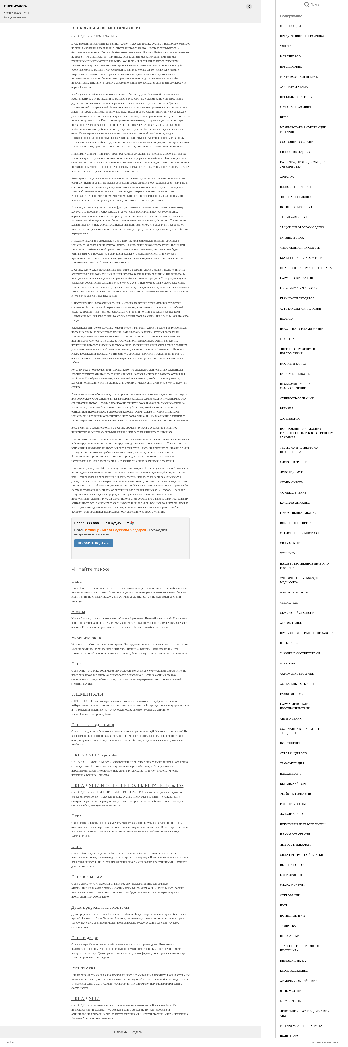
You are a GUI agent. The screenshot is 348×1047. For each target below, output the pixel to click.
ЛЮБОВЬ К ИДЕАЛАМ (295, 844)
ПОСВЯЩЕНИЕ (290, 743)
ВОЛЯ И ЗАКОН (291, 1036)
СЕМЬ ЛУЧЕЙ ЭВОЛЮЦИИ (298, 613)
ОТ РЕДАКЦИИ (290, 26)
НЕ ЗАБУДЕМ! (289, 936)
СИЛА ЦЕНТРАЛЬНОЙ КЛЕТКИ (301, 854)
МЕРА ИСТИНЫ (290, 1001)
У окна (78, 611)
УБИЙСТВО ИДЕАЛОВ (295, 794)
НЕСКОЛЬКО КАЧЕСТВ (296, 97)
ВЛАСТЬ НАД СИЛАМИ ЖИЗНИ (301, 329)
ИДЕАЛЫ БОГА (290, 773)
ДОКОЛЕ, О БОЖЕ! (292, 472)
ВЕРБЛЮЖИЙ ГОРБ (293, 783)
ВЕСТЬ (284, 117)
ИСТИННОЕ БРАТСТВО (296, 207)
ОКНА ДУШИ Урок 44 (94, 755)
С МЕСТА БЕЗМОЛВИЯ (295, 107)
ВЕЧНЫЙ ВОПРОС (292, 865)
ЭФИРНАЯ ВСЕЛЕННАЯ (296, 197)
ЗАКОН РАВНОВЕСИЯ (295, 217)
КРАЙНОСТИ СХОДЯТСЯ (297, 298)
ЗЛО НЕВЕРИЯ (290, 418)
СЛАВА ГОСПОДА (292, 885)
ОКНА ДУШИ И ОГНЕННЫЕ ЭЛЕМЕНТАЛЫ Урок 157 (127, 785)
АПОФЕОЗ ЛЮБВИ (293, 623)
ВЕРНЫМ (286, 408)
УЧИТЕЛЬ (286, 46)
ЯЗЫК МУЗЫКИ (290, 991)
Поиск (311, 4)
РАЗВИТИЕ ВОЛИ (292, 694)
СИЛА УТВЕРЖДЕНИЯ (295, 152)
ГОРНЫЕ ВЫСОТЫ (293, 804)
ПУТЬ (284, 905)
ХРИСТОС (287, 176)
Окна (76, 581)
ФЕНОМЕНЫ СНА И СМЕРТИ (300, 247)
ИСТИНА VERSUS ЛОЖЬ (325, 1042)
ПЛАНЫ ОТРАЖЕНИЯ (295, 834)
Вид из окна (83, 968)
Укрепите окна (86, 637)
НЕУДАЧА (286, 318)
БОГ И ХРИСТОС (291, 875)
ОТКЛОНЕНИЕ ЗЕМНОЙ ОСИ (300, 533)
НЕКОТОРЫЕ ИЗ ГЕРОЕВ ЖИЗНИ (303, 824)
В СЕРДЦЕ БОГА (291, 56)
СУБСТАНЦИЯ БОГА (294, 753)
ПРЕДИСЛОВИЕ (291, 66)
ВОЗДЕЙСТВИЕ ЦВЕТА (296, 523)
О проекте (121, 1032)
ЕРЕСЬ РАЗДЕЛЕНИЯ (294, 970)
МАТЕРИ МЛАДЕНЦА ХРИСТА (301, 1025)
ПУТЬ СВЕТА (289, 643)
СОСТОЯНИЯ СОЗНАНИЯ (297, 142)
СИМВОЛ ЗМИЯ (291, 718)
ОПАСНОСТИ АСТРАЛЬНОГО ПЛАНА (306, 268)
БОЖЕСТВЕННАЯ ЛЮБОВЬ (298, 513)
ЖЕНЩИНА (288, 553)
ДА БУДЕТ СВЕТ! (291, 814)
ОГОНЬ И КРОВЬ (291, 482)
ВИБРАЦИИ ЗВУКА (293, 960)
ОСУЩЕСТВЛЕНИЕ (293, 492)
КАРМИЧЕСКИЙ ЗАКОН (296, 278)
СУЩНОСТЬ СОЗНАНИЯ (297, 398)
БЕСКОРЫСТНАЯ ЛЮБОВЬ (298, 288)
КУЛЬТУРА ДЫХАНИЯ (295, 502)
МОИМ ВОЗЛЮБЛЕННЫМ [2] (299, 76)
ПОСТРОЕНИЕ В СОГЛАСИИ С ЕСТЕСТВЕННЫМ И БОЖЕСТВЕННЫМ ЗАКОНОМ (306, 433)
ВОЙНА (11, 1042)
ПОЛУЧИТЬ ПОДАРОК (93, 543)
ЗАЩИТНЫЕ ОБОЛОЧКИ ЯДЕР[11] (303, 227)
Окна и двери (84, 937)
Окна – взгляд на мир (92, 724)
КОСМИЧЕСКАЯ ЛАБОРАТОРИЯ (302, 258)
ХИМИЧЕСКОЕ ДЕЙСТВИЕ (298, 981)
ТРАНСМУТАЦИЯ (292, 763)
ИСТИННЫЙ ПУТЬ (293, 915)
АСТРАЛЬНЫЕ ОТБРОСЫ (297, 684)
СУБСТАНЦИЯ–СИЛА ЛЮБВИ (300, 308)
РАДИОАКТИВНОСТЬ (295, 373)
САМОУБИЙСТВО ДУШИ (297, 673)
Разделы (136, 1032)
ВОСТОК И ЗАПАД (293, 363)
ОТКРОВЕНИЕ (290, 895)
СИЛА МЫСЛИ (290, 543)
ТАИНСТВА (288, 925)
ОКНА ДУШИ (289, 602)
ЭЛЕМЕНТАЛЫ (87, 694)
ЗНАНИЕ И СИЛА (292, 237)
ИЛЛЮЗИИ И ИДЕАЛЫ (295, 187)
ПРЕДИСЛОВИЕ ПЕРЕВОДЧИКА (302, 36)
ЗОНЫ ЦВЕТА (289, 663)
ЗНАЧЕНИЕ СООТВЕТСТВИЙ (300, 653)
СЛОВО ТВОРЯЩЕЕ (293, 462)
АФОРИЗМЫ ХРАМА (294, 87)
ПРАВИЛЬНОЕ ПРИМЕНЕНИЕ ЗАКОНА (307, 633)
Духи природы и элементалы (100, 907)
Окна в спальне (86, 876)
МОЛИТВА (287, 339)
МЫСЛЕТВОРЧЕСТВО (295, 592)
